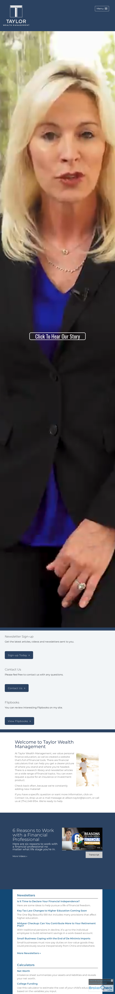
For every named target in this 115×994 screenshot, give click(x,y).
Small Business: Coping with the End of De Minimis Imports (53, 938)
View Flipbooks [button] (18, 721)
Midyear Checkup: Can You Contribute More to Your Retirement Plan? (56, 924)
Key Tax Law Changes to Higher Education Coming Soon (52, 910)
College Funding (27, 983)
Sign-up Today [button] (17, 655)
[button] (102, 8)
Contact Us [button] (15, 688)
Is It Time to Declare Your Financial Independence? (48, 901)
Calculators (25, 965)
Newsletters (26, 895)
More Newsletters (29, 953)
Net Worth (23, 971)
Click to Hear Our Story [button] (57, 336)
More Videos (20, 856)
